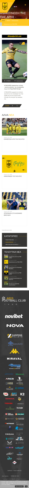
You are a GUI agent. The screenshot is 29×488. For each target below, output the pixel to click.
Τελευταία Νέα (11, 239)
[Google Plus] (17, 105)
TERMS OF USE (15, 476)
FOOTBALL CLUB (14, 299)
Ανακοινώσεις (15, 20)
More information (19, 486)
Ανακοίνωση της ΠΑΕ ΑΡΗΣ (13, 176)
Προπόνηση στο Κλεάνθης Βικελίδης (15, 268)
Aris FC (13, 479)
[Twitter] (12, 105)
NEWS (8, 20)
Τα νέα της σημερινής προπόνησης (14, 284)
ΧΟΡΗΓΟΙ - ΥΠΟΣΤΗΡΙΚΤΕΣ (15, 470)
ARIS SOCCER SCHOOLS (12, 244)
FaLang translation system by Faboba (7, 230)
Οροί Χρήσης (5, 476)
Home (3, 20)
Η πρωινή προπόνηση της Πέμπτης (15, 279)
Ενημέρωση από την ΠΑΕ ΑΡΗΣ (14, 139)
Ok (26, 486)
